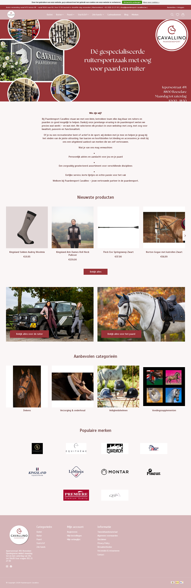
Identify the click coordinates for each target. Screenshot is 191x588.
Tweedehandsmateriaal (107, 532)
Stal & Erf (40, 543)
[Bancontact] (181, 582)
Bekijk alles (95, 271)
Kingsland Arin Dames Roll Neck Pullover (72, 253)
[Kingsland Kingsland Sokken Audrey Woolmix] (27, 227)
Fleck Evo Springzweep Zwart (118, 252)
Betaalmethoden (104, 547)
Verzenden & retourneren (108, 550)
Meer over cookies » (151, 2)
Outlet (50, 14)
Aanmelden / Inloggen (175, 7)
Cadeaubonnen (114, 14)
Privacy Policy (103, 543)
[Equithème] (76, 449)
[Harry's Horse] (153, 449)
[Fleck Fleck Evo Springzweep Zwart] (118, 227)
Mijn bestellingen (74, 535)
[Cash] (172, 582)
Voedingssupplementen (164, 410)
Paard (39, 539)
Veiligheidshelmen (118, 410)
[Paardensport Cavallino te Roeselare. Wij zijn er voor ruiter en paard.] (11, 14)
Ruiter (39, 535)
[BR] (37, 449)
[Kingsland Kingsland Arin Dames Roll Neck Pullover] (73, 227)
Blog (126, 14)
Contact (100, 554)
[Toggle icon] (172, 14)
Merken (135, 14)
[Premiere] (76, 495)
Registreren (72, 532)
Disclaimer (101, 539)
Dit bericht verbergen (132, 2)
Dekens (27, 410)
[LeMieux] (76, 472)
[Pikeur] (153, 472)
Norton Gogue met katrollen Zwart (164, 252)
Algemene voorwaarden (107, 535)
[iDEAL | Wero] (177, 582)
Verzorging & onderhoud (72, 410)
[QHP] (114, 495)
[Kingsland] (37, 472)
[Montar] (114, 472)
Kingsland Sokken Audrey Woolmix (27, 252)
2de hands (40, 547)
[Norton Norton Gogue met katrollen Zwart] (164, 227)
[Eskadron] (114, 449)
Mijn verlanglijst (73, 539)
